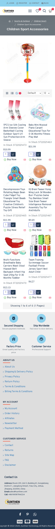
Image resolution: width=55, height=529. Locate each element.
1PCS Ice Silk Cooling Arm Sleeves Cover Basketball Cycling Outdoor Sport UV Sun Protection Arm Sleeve (14, 133)
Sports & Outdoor (22, 21)
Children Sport (40, 21)
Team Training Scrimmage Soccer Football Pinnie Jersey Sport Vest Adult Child (39, 266)
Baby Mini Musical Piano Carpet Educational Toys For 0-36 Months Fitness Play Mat (39, 131)
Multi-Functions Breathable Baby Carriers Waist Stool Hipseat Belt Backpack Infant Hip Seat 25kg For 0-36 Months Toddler (14, 269)
